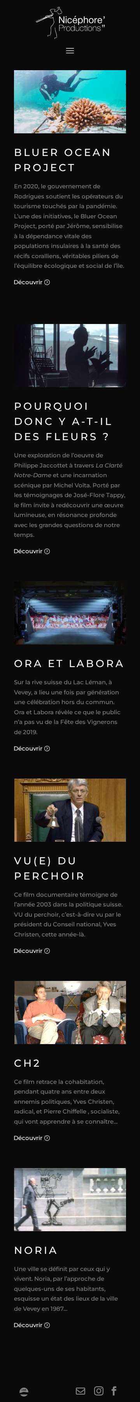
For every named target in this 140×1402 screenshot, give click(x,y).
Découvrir (28, 282)
